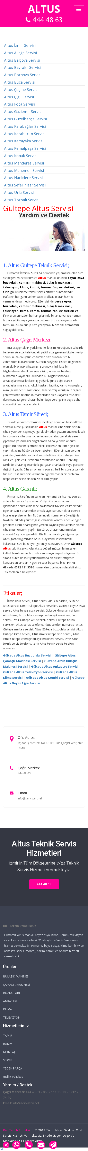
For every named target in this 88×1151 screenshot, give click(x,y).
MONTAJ (9, 1052)
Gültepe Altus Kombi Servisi (47, 677)
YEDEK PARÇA (12, 1068)
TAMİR (7, 1035)
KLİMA (7, 1009)
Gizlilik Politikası (13, 1077)
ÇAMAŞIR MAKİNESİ (16, 985)
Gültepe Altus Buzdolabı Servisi (27, 655)
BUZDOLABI (11, 993)
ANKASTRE (10, 1001)
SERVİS (7, 1060)
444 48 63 (48, 19)
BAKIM (7, 1044)
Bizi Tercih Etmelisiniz (18, 1130)
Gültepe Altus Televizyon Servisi (28, 672)
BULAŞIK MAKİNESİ (16, 976)
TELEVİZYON (11, 1017)
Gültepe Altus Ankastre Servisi (54, 666)
